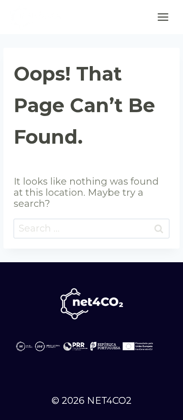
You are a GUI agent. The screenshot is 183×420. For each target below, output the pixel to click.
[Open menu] (163, 17)
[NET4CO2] (35, 17)
